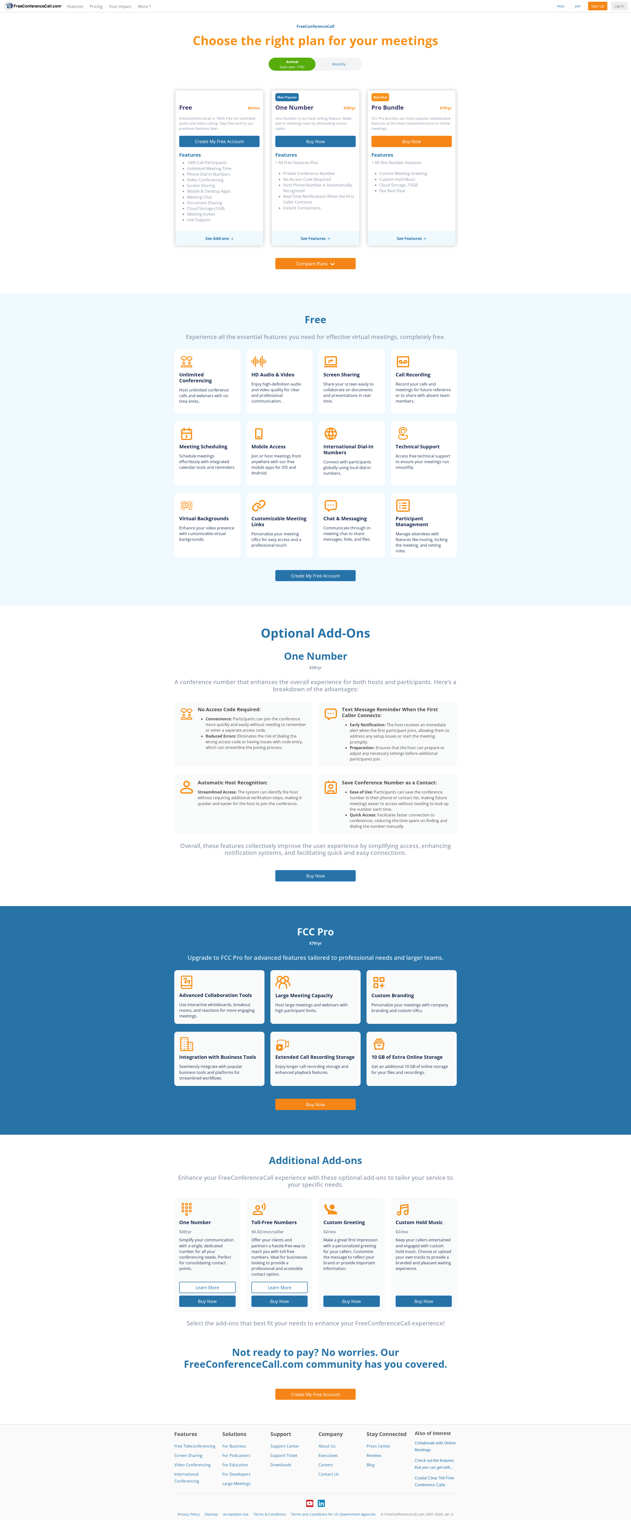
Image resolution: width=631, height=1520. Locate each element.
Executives (328, 1455)
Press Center (378, 1446)
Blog (371, 1465)
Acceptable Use (235, 1514)
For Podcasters (236, 1455)
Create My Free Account (219, 141)
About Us (327, 1446)
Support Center (284, 1446)
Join (578, 6)
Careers (325, 1465)
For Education (235, 1465)
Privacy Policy (189, 1514)
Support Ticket (284, 1455)
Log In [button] (619, 6)
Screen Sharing (188, 1455)
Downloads (280, 1465)
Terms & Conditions (269, 1514)
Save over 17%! (292, 64)
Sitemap (211, 1514)
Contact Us (328, 1474)
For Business (234, 1446)
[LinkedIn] (321, 1503)
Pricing (96, 6)
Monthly (339, 64)
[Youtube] (310, 1503)
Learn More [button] (207, 1287)
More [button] (143, 6)
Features (75, 6)
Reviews (374, 1455)
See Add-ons (217, 238)
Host (560, 6)
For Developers (236, 1474)
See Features (313, 238)
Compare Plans (312, 263)
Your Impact (120, 6)
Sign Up (597, 6)
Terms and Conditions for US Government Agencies (333, 1514)
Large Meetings (236, 1483)
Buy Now (315, 141)
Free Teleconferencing (194, 1446)
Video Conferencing (192, 1465)
